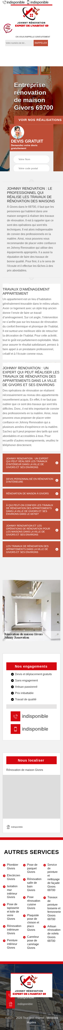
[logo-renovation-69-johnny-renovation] (31, 17)
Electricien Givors (13, 877)
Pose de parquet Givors (32, 868)
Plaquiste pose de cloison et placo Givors (33, 922)
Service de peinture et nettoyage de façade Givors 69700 (53, 877)
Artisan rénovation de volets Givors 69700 (53, 933)
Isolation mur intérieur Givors (12, 892)
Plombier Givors (12, 866)
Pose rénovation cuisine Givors (33, 902)
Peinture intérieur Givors (12, 944)
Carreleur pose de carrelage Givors (33, 942)
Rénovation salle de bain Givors (33, 884)
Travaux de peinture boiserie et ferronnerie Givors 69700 (53, 908)
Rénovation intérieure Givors (13, 929)
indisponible (16, 2)
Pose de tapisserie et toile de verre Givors (13, 911)
